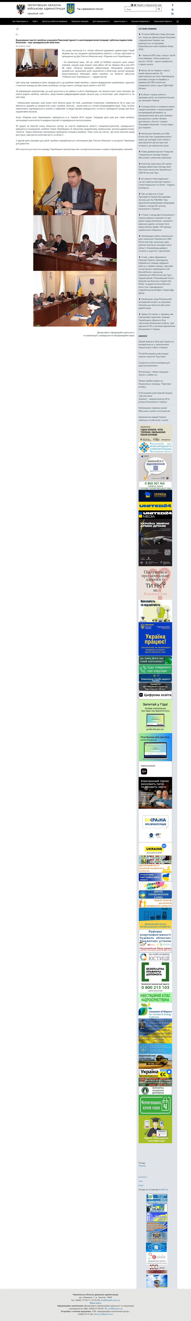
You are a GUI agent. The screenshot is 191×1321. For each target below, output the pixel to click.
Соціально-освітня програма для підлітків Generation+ (154, 364)
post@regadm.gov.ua (110, 1300)
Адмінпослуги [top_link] (119, 21)
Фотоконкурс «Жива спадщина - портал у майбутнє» (154, 373)
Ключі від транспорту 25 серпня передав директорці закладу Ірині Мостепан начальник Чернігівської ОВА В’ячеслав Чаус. (155, 168)
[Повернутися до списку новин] (17, 34)
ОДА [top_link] (34, 21)
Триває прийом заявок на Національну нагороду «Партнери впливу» (155, 383)
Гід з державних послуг (90, 9)
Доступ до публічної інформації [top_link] (54, 21)
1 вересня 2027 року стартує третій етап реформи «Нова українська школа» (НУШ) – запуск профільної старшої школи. (157, 60)
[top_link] (177, 21)
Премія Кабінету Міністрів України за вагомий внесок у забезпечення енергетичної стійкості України (156, 344)
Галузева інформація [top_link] (139, 21)
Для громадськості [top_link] (100, 21)
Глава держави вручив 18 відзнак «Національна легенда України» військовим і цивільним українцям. (156, 154)
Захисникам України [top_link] (162, 21)
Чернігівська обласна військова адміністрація (46, 6)
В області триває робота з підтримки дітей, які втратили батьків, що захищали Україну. (157, 97)
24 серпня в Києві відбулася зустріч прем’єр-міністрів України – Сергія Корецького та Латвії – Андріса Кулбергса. (157, 183)
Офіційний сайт (36, 13)
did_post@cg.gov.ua (113, 1308)
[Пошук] (159, 9)
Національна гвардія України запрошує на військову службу (153, 418)
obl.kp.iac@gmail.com (103, 1314)
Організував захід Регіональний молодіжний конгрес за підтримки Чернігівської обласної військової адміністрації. (155, 303)
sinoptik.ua (163, 1189)
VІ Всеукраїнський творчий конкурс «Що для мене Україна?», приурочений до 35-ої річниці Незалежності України (156, 397)
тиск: (141, 1181)
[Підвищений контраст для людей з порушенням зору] (132, 4)
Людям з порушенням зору (149, 4)
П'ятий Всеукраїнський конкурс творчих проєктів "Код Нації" (154, 355)
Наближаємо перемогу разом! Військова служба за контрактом (154, 409)
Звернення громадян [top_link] (80, 21)
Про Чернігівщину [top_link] (19, 21)
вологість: (143, 1176)
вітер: (141, 1185)
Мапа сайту (95, 1302)
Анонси (143, 336)
